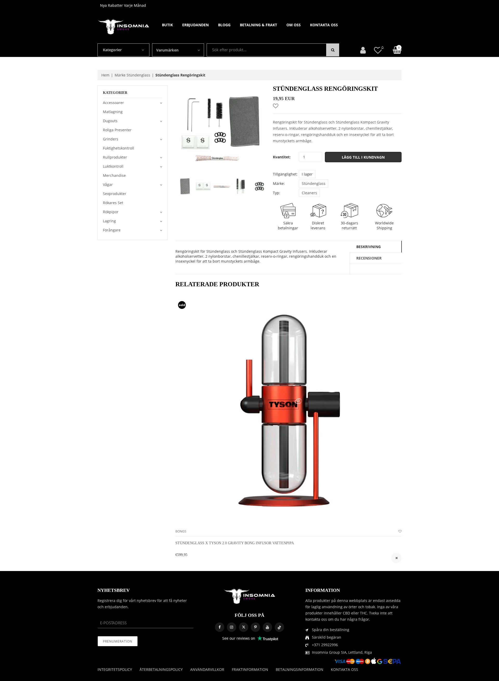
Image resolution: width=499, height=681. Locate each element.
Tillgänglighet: (285, 174)
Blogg (224, 24)
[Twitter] (243, 627)
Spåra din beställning (330, 629)
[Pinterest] (255, 627)
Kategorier (112, 49)
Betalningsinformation (299, 669)
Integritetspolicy (114, 669)
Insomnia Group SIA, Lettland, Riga (342, 652)
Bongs (180, 531)
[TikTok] (279, 627)
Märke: (279, 183)
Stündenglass (313, 183)
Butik (167, 24)
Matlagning (113, 111)
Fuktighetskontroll (118, 148)
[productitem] (396, 558)
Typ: (276, 192)
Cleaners (309, 192)
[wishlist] (400, 531)
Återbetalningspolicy (161, 669)
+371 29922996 (325, 644)
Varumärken (167, 50)
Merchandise (114, 175)
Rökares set (113, 202)
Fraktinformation (250, 669)
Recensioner (369, 258)
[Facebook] (219, 627)
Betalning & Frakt (258, 24)
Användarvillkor (207, 669)
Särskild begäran (326, 637)
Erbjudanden (195, 24)
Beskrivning (368, 246)
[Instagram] (231, 627)
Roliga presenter (117, 129)
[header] (378, 50)
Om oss (293, 24)
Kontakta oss (324, 24)
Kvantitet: (282, 156)
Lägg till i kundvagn (363, 157)
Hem (105, 75)
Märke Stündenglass (132, 75)
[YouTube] (267, 627)
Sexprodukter (114, 193)
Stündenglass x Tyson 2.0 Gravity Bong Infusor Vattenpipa (234, 543)
